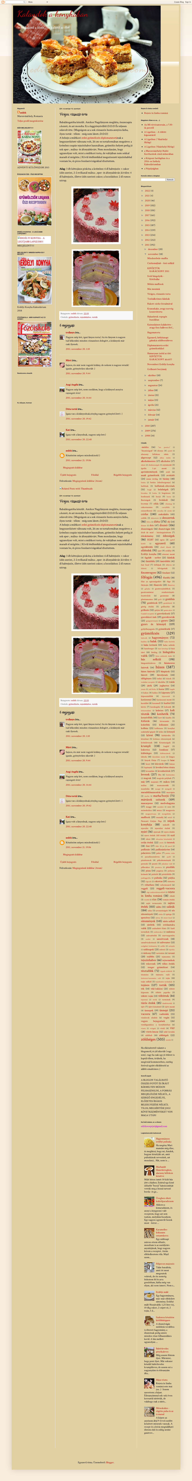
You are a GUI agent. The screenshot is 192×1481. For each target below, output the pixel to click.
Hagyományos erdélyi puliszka (163, 1140)
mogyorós (170, 810)
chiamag (168, 503)
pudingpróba (146, 878)
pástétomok (146, 860)
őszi (148, 846)
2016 (147, 220)
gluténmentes (147, 599)
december (153, 249)
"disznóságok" (147, 450)
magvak (147, 778)
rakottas (158, 881)
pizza (148, 870)
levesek (145, 774)
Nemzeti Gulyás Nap (151, 821)
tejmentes (166, 956)
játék (149, 685)
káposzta (165, 692)
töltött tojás (147, 996)
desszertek (168, 518)
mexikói (160, 807)
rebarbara (149, 884)
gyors (164, 621)
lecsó (148, 764)
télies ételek (168, 963)
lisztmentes (170, 774)
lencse (172, 764)
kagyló (172, 689)
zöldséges (148, 1039)
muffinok (145, 817)
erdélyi (168, 550)
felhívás (169, 565)
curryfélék (166, 507)
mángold (168, 789)
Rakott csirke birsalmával (159, 303)
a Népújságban (151, 168)
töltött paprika (163, 992)
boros (169, 496)
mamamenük (163, 785)
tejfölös (150, 956)
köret (149, 735)
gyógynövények (152, 621)
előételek (146, 550)
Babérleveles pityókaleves (162, 1350)
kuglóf (166, 746)
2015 (147, 225)
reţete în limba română (158, 894)
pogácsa (159, 870)
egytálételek (147, 547)
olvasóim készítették (164, 839)
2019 (147, 205)
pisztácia (158, 867)
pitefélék (170, 867)
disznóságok (147, 528)
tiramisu (144, 974)
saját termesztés (154, 903)
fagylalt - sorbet (153, 557)
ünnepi (163, 1010)
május (151, 400)
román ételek (169, 899)
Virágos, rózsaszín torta (158, 294)
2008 (148, 435)
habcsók (144, 638)
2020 (148, 200)
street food (167, 917)
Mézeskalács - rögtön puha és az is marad (164, 1411)
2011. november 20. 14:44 (78, 397)
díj (168, 521)
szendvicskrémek (148, 942)
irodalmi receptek (148, 682)
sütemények (148, 921)
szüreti (162, 949)
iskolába (161, 682)
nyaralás (144, 828)
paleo (158, 853)
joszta (143, 689)
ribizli (172, 896)
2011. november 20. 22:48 (79, 439)
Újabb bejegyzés (68, 475)
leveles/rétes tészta (165, 767)
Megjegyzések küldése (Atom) (87, 481)
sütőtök (151, 924)
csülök (144, 518)
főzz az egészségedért (151, 581)
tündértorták (167, 1003)
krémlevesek (146, 742)
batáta (143, 482)
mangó (157, 789)
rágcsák (148, 881)
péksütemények (164, 860)
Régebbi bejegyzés (123, 475)
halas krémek (150, 645)
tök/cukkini (157, 988)
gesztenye (164, 595)
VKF (172, 1028)
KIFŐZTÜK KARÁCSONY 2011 (158, 270)
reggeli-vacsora (165, 888)
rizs (154, 899)
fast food (145, 564)
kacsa (161, 689)
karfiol (167, 703)
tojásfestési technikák (163, 981)
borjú (158, 496)
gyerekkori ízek (149, 617)
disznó (164, 525)
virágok (153, 1028)
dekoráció (155, 518)
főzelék (166, 577)
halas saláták (169, 645)
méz (169, 806)
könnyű (171, 731)
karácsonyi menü (164, 699)
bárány (166, 478)
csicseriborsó (146, 510)
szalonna (170, 931)
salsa (150, 910)
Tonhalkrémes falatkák (158, 298)
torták (95, 317)
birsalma (144, 493)
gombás (170, 599)
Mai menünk (153, 289)
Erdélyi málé (162, 1292)
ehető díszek (165, 547)
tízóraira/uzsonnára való (151, 978)
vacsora (145, 1014)
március (152, 409)
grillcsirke (165, 606)
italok (172, 682)
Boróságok (145, 500)
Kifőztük (145, 721)
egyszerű (160, 543)
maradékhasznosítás (151, 792)
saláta (158, 906)
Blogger (110, 1462)
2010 (147, 425)
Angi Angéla (72, 384)
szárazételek (151, 935)
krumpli (146, 746)
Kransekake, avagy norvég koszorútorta (160, 310)
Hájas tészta (161, 1379)
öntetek (171, 842)
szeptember (154, 380)
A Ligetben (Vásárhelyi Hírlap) (159, 146)
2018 (147, 210)
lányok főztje (150, 760)
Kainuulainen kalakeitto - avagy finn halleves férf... (160, 326)
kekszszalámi (146, 710)
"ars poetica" (164, 447)
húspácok (165, 671)
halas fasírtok (169, 641)
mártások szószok (153, 800)
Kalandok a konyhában (52, 14)
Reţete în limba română (156, 113)
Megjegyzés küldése (73, 467)
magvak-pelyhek (164, 778)
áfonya (160, 450)
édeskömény (147, 536)
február (152, 414)
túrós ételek (148, 1003)
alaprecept (146, 457)
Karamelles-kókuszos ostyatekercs (162, 1232)
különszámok (165, 753)
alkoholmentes (148, 461)
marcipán (170, 792)
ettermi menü (168, 554)
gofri (160, 599)
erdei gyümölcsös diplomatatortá (99, 138)
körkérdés (166, 735)
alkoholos (165, 461)
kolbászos (158, 728)
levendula (150, 771)
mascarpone (147, 803)
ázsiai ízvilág (152, 478)
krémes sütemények (162, 739)
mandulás (145, 788)
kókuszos (163, 724)
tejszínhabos (85, 317)
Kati (68, 430)
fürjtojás (144, 585)
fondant (166, 572)
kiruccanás (164, 721)
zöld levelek (169, 1031)
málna (143, 785)
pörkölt (155, 874)
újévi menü (170, 1006)
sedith (69, 450)
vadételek (164, 1014)
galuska (147, 588)
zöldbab (148, 1035)
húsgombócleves (148, 663)
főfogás (146, 577)
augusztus (153, 385)
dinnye (143, 525)
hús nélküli (151, 659)
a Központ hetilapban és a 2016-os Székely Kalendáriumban (157, 161)
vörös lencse (152, 1031)
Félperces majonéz (165, 1263)
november (153, 254)
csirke (144, 514)
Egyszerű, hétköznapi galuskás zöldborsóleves (159, 339)
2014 (147, 230)
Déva (149, 522)
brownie (144, 503)
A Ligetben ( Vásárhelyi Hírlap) (155, 141)
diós (152, 525)
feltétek (144, 568)
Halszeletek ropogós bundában (157, 318)
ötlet (157, 846)
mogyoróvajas (150, 814)
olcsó (148, 839)
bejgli (149, 489)
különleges (146, 753)
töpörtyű (144, 999)
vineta (143, 1028)
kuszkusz (163, 749)
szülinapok (148, 949)
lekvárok (159, 763)
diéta (157, 522)
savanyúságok (162, 910)
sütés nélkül (169, 921)
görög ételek (147, 606)
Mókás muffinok (155, 284)
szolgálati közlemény (149, 946)
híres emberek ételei (164, 656)
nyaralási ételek (162, 828)
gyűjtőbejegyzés (148, 629)
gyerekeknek (163, 613)
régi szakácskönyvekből (156, 892)
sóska (161, 914)
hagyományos (160, 638)
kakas (145, 692)
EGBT (150, 539)
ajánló (170, 450)
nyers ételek (169, 832)
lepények (148, 767)
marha (146, 796)
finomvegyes (148, 573)
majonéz (154, 781)
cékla (155, 503)
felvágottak (163, 568)
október (152, 375)
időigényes (146, 678)
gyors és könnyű (153, 624)
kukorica (145, 749)
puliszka (158, 877)
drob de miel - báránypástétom (156, 532)
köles (161, 731)
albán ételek (165, 457)
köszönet (145, 739)
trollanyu (70, 332)
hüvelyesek (162, 675)
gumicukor (168, 610)
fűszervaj (171, 585)
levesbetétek (164, 771)
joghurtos (164, 685)
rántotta (171, 881)
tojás (168, 978)
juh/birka (152, 689)
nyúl (172, 835)
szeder (148, 939)
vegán (166, 1017)
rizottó (146, 899)
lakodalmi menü (158, 757)
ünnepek (148, 1010)
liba (159, 774)
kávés (143, 706)
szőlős (162, 946)
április (151, 405)
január (151, 419)
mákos (166, 781)
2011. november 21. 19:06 (78, 460)
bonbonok (145, 496)
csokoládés (163, 514)
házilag (154, 652)
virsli (162, 1028)
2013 (147, 235)
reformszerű (165, 884)
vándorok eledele (149, 1017)
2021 (147, 195)
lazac (172, 760)
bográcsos (166, 493)
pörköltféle (167, 874)
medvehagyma (168, 803)
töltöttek (163, 996)
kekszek (167, 706)
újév (143, 1006)
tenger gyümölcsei (158, 967)
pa (163, 846)
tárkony (147, 953)
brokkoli (163, 500)
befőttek (144, 486)
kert (160, 717)
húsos (160, 667)
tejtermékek (168, 960)
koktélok (145, 724)
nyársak (156, 832)
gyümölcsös (74, 317)
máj (143, 781)
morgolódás (166, 814)
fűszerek (158, 585)
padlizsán (145, 849)
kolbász (144, 728)
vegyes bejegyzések (153, 1021)
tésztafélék (147, 971)
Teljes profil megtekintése (30, 121)
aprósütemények (149, 471)
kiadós (168, 717)
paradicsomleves (152, 856)
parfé (169, 856)
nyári (144, 832)
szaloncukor (158, 932)
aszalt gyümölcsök (150, 475)
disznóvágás (164, 528)
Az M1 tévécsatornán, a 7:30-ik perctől (158, 126)
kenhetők (163, 714)
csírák (169, 510)
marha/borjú (161, 796)
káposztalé (166, 696)
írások (168, 678)
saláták (171, 907)
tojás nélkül (146, 981)
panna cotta (170, 853)
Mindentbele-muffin (157, 258)
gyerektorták (168, 617)
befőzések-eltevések (165, 486)
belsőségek (163, 489)
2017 (147, 215)
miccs (159, 810)
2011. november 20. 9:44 (78, 373)
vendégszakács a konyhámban (155, 1024)
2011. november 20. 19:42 (78, 418)
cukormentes (147, 507)
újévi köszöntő (154, 1006)
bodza (154, 493)
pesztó (155, 863)
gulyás (157, 610)
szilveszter (165, 942)
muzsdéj (159, 817)
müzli (170, 817)
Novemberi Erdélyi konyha (160, 364)
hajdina (144, 641)
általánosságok (154, 465)
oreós (161, 842)
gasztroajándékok (162, 588)
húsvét (144, 675)
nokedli (166, 824)
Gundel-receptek (147, 613)
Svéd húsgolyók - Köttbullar (155, 277)
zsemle (168, 1040)
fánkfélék (150, 561)
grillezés (145, 610)
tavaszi (171, 953)
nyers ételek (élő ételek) (155, 835)
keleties (159, 710)
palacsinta (146, 853)
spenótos (145, 917)
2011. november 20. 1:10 (78, 349)
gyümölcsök (164, 629)
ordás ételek (147, 842)
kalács (155, 692)
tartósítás (160, 953)
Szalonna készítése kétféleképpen (165, 1319)
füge (169, 581)
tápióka (172, 949)
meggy (149, 806)
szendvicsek (163, 939)
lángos (172, 756)
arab (168, 471)
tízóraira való (163, 974)
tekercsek (151, 963)
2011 (147, 244)
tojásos (145, 985)
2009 (148, 430)
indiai (159, 678)
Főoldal (95, 475)
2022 (148, 190)
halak (153, 641)
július (151, 390)
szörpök (172, 946)
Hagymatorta (153, 332)
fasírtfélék (165, 561)
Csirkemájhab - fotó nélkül (160, 263)
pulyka (171, 877)
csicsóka (160, 510)
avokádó (170, 475)
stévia (158, 917)
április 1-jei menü (154, 468)
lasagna (164, 760)
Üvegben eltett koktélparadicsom (165, 1200)
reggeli (144, 888)
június (151, 395)
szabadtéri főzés (159, 928)
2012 (147, 240)
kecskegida (155, 706)
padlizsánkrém (163, 849)
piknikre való (167, 863)
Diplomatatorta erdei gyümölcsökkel (157, 347)
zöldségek (164, 1035)
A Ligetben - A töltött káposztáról (155, 133)
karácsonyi (146, 699)
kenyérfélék (147, 717)
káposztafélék (147, 696)
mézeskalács (146, 810)
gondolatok (167, 603)
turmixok (166, 999)
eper (160, 550)
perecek (144, 863)
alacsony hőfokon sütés (154, 454)
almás (143, 465)
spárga (169, 914)
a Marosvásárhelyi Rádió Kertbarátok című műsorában (158, 152)
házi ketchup (163, 648)
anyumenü (167, 464)
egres (162, 539)
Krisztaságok (165, 742)
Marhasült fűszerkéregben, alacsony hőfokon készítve (164, 1171)
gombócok (152, 603)
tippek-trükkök (166, 971)
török (155, 999)
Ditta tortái (71, 409)
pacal (170, 846)
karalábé (145, 703)
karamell (156, 703)
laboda (144, 756)
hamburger (149, 648)
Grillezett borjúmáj (157, 369)
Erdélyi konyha (148, 554)
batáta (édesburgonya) (160, 482)
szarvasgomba (168, 935)
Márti (69, 360)
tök (142, 988)
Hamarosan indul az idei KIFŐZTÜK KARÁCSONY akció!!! (159, 356)
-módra (144, 447)
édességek (169, 536)
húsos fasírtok (148, 671)
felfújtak (157, 564)
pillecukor (145, 867)
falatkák (171, 557)
